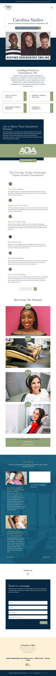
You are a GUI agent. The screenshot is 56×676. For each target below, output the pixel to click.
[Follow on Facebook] (28, 574)
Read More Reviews (28, 444)
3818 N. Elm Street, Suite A (28, 648)
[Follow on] (30, 665)
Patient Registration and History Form (20, 658)
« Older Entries (9, 557)
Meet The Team (26, 160)
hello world (39, 475)
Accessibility (30, 673)
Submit (43, 622)
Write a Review (28, 442)
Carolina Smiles (18, 493)
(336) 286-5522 (19, 1)
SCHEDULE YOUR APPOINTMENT (27, 28)
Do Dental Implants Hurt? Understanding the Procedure (15, 490)
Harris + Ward (43, 673)
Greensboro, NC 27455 (28, 650)
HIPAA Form (38, 658)
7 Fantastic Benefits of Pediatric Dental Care (15, 532)
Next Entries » (46, 557)
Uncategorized (41, 484)
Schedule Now (26, 289)
